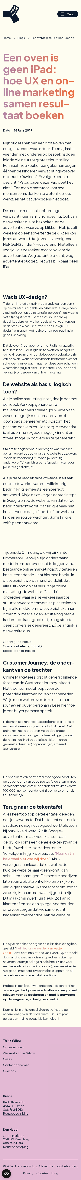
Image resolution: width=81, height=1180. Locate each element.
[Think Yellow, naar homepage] (11, 13)
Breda (7, 1096)
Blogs (21, 37)
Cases (7, 1059)
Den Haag (10, 1129)
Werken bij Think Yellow (19, 1053)
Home (7, 37)
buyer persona (26, 710)
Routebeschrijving (15, 1113)
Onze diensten (13, 1047)
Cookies (42, 1173)
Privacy (28, 1173)
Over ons (9, 1071)
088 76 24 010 (13, 1109)
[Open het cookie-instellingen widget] (6, 1173)
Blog (54, 1173)
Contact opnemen (16, 1065)
